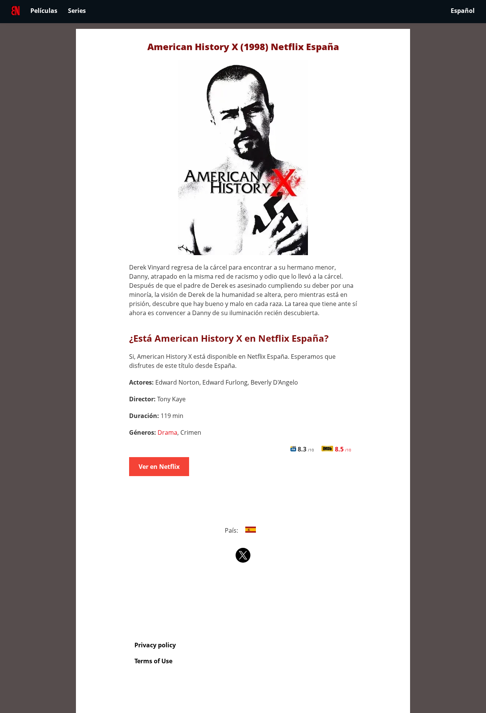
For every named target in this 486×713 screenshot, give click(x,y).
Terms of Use (153, 661)
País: (232, 530)
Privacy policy (155, 645)
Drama (167, 432)
